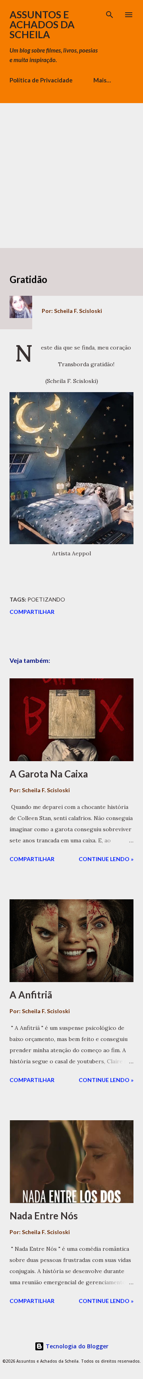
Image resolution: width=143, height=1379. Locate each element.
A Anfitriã (31, 994)
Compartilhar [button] (32, 611)
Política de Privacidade (41, 80)
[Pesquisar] (109, 14)
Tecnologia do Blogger (76, 1346)
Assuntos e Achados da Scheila (42, 24)
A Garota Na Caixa (49, 773)
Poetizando (46, 599)
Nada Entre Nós (44, 1215)
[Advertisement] (71, 174)
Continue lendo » (106, 859)
